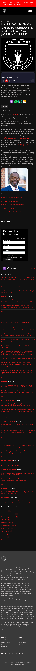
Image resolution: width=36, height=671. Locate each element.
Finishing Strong (7, 461)
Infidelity (4, 537)
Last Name (6, 250)
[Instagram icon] (6, 653)
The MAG (4, 442)
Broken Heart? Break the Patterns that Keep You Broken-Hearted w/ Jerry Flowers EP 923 (17, 286)
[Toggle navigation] (30, 10)
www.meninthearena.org (9, 201)
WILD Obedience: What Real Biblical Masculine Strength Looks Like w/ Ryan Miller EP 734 (17, 474)
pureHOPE (15, 115)
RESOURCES (22, 642)
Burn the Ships (6, 488)
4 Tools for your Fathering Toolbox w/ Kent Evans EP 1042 (18, 358)
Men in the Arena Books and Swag (12, 205)
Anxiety (4, 534)
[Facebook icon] (13, 653)
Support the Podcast (8, 208)
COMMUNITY (22, 640)
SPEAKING (4, 647)
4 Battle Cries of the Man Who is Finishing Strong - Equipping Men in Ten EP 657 (16, 465)
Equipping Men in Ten (8, 400)
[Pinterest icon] (23, 653)
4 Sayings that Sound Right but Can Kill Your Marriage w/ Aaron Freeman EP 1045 (18, 340)
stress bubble (6, 498)
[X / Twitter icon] (20, 653)
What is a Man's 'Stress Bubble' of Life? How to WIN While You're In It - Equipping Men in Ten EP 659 (16, 502)
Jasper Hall (6, 221)
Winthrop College (23, 145)
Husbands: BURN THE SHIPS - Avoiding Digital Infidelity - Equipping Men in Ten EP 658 (17, 492)
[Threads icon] (16, 653)
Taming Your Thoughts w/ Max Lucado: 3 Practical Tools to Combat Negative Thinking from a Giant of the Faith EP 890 (18, 279)
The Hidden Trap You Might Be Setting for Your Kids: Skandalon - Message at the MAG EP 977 (16, 452)
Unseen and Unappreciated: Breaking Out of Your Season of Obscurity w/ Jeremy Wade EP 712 (15, 479)
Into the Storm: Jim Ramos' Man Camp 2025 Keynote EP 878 (17, 425)
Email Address (7, 240)
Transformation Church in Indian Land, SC (15, 138)
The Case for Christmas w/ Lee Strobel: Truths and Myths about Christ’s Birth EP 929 (18, 291)
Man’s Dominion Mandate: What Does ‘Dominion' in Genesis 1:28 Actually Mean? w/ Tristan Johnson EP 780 (17, 306)
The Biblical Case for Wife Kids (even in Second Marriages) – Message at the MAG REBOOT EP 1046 (16, 334)
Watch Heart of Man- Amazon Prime (12, 197)
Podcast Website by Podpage (18, 664)
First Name (6, 245)
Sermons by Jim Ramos (8, 421)
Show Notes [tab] (6, 110)
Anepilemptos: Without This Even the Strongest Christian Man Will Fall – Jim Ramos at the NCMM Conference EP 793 (18, 432)
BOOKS (21, 644)
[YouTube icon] (2, 653)
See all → (4, 311)
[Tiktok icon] (9, 653)
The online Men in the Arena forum (12, 212)
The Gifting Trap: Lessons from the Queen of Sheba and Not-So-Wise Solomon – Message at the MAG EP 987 (17, 446)
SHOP (20, 637)
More (32, 269)
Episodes (3, 637)
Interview (4, 296)
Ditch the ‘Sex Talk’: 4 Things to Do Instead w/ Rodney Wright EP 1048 (16, 323)
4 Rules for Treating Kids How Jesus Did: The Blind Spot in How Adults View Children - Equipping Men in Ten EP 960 (17, 411)
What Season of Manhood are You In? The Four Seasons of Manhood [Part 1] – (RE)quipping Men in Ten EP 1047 (17, 329)
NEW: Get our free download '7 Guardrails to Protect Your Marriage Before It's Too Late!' (18, 3)
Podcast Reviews (5, 642)
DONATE (3, 644)
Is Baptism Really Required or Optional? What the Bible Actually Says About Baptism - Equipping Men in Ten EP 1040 (17, 372)
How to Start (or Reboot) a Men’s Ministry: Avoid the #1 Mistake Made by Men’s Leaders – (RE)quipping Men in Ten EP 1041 (17, 364)
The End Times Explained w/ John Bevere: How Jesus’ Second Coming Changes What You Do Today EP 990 (16, 301)
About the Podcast (6, 640)
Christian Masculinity (8, 470)
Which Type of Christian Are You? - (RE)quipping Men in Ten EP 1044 (17, 346)
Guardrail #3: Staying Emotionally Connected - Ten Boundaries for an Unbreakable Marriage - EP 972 (16, 404)
